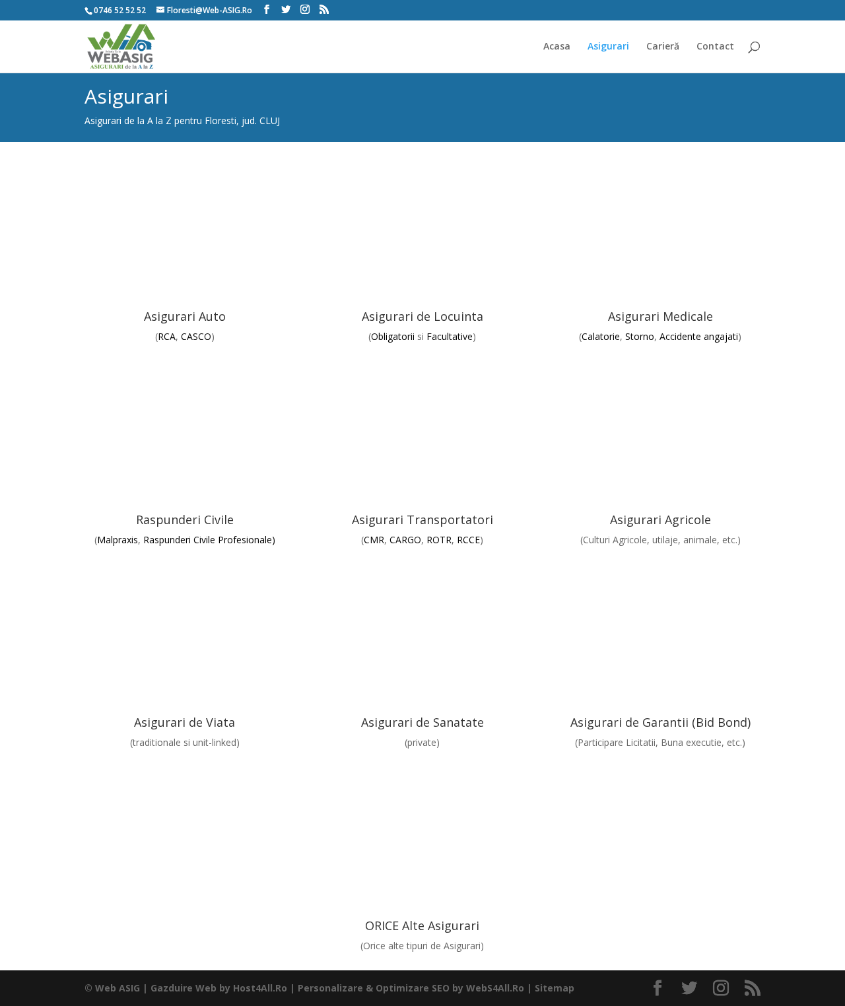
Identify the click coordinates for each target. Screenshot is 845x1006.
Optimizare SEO (413, 988)
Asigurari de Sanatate (422, 722)
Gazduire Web (184, 988)
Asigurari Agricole (660, 519)
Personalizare (330, 988)
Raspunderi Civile (185, 519)
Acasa (556, 47)
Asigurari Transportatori (422, 519)
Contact (715, 47)
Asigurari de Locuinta (422, 316)
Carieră (662, 47)
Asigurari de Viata (184, 722)
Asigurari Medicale (660, 316)
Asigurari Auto (185, 316)
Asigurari (608, 47)
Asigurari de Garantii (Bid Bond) (660, 722)
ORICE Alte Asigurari (422, 925)
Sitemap (554, 988)
